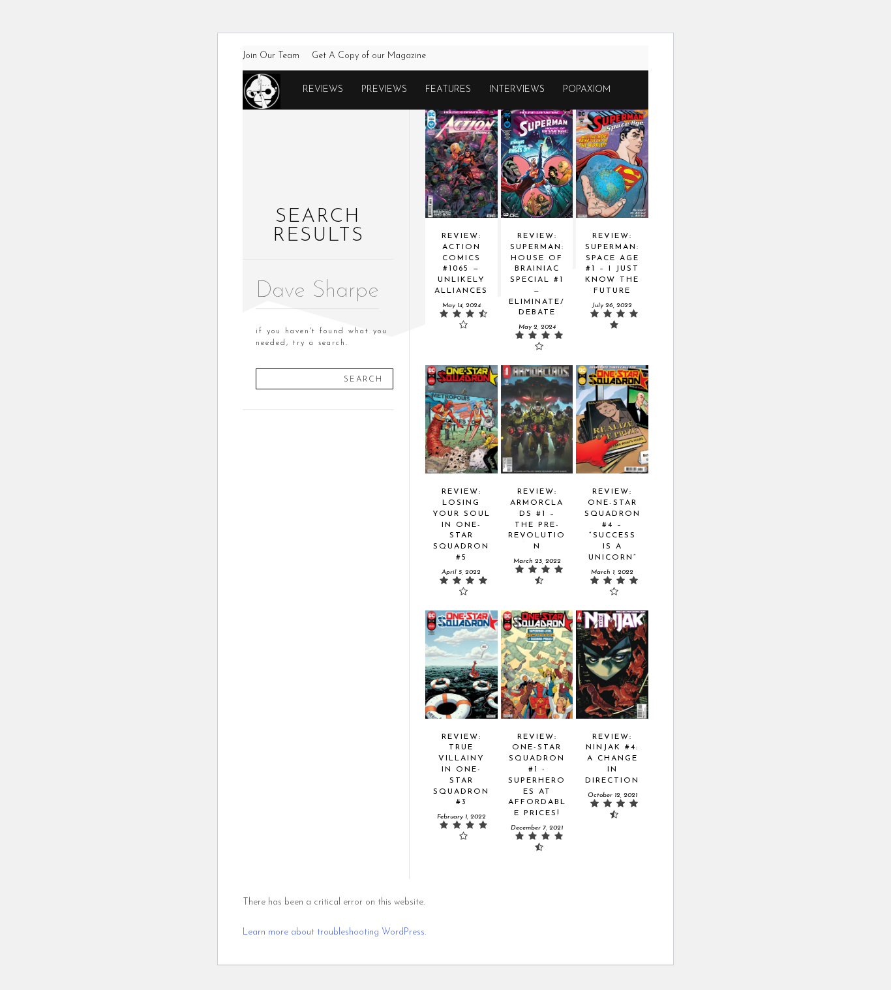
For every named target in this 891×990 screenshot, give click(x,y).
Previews (384, 90)
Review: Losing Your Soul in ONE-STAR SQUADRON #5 (461, 525)
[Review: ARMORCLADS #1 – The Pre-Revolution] (537, 419)
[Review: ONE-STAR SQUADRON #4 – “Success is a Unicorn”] (612, 419)
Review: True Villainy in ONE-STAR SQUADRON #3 (461, 770)
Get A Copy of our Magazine (369, 56)
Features (448, 90)
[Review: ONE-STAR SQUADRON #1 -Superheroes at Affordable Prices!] (537, 664)
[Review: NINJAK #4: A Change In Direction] (612, 664)
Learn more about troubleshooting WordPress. (334, 932)
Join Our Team (271, 56)
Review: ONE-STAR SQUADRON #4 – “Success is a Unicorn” (612, 525)
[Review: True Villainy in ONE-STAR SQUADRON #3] (461, 664)
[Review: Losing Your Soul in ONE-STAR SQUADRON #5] (461, 419)
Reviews (323, 90)
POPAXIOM (587, 90)
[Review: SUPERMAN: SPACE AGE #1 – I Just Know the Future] (612, 164)
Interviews (517, 90)
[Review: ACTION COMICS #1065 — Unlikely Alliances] (461, 164)
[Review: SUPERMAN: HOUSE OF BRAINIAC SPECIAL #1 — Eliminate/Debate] (537, 164)
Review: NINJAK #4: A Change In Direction (612, 759)
